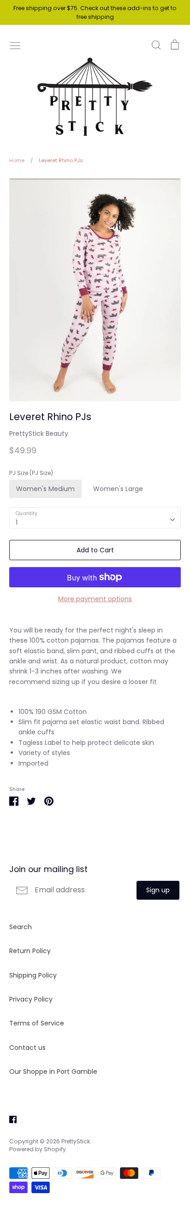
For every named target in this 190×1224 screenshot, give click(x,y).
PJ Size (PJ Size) (31, 473)
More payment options (95, 598)
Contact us (27, 1047)
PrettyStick (75, 1141)
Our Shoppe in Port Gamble (53, 1071)
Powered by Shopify (37, 1149)
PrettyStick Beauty (38, 433)
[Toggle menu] (15, 45)
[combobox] (95, 517)
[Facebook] (9, 1118)
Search (20, 926)
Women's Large (118, 488)
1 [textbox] (17, 522)
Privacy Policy (31, 999)
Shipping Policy (33, 975)
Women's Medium (45, 488)
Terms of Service (36, 1023)
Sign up (158, 890)
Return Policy (30, 950)
